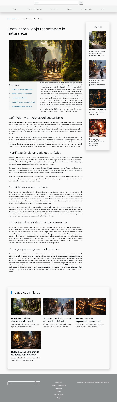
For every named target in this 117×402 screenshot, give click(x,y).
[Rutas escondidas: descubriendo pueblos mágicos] (97, 40)
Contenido (15, 84)
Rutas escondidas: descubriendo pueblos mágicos (97, 53)
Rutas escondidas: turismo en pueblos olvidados (97, 82)
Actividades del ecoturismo (19, 98)
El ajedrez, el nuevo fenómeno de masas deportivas (96, 142)
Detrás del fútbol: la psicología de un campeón (97, 112)
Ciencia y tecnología (34, 9)
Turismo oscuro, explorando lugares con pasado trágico (88, 321)
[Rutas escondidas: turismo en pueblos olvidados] (97, 69)
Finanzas (15, 9)
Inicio (8, 19)
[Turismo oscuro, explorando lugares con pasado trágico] (91, 306)
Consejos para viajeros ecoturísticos (22, 106)
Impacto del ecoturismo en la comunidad (23, 102)
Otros (103, 9)
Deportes (54, 9)
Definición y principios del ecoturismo (22, 89)
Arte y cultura (86, 9)
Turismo (69, 9)
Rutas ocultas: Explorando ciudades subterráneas (25, 353)
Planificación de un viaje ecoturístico (22, 93)
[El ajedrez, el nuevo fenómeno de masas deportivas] (97, 128)
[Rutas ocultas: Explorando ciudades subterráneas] (26, 340)
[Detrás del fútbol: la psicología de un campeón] (97, 98)
